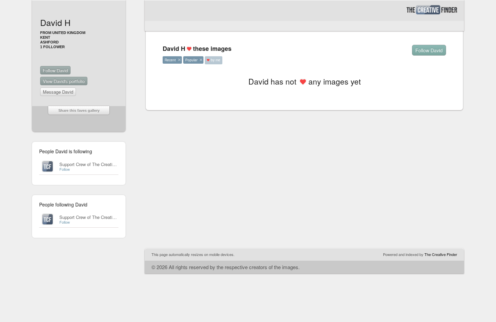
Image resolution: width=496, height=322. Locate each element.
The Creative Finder (440, 254)
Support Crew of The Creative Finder (95, 164)
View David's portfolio (64, 81)
